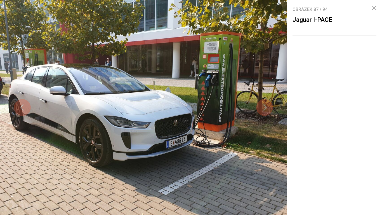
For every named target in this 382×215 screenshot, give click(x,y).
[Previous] (22, 107)
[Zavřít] (374, 8)
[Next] (264, 107)
